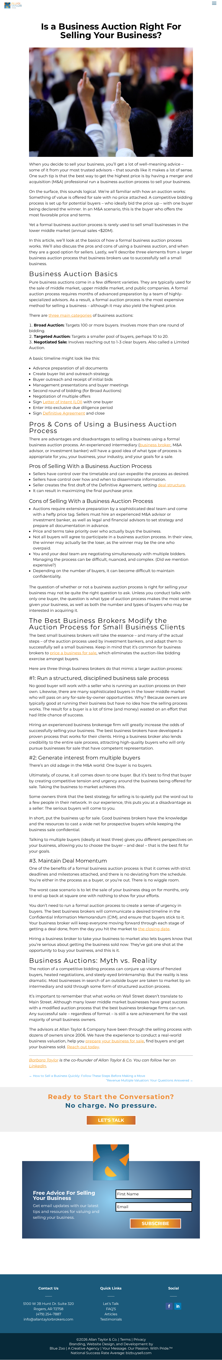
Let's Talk (111, 1120)
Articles (110, 1314)
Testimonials (111, 1319)
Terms (125, 1339)
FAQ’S (111, 1309)
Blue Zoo (57, 1348)
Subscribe (155, 1223)
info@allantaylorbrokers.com (48, 1319)
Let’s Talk (111, 1304)
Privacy (140, 1339)
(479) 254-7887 (48, 1314)
